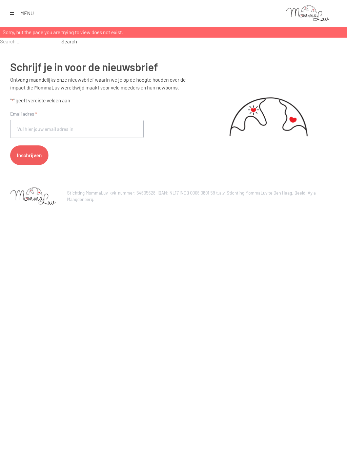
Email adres (23, 114)
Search (69, 41)
